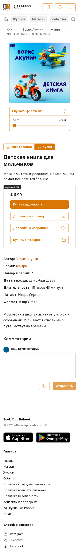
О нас (7, 514)
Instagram (16, 534)
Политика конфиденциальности (26, 484)
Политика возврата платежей (25, 490)
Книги (11, 29)
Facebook (17, 546)
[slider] (14, 125)
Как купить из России (18, 508)
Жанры (56, 29)
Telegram (15, 540)
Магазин (38, 19)
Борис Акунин (33, 29)
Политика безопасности (20, 496)
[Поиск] (73, 19)
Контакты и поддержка (20, 502)
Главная (9, 461)
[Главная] (5, 19)
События (59, 19)
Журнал (19, 19)
